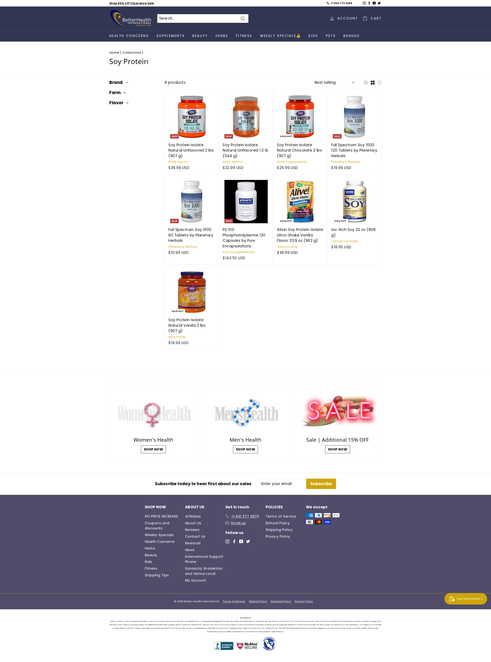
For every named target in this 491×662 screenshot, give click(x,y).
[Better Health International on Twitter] (248, 541)
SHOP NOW (153, 449)
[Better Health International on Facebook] (234, 541)
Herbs (222, 36)
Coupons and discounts (157, 526)
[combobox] (202, 18)
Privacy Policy (278, 536)
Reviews (192, 529)
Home (114, 52)
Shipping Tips (157, 575)
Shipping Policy (279, 529)
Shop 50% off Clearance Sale (131, 3)
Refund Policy (278, 523)
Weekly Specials (159, 534)
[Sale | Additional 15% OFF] (337, 411)
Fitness (244, 36)
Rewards (193, 543)
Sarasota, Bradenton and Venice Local (203, 571)
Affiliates (193, 516)
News (190, 549)
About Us (193, 523)
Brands (351, 36)
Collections (131, 52)
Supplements (171, 36)
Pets (331, 36)
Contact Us (195, 536)
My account (195, 580)
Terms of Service (281, 516)
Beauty (200, 36)
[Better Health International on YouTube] (241, 541)
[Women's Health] (153, 411)
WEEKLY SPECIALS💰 (280, 36)
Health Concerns (129, 36)
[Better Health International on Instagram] (227, 541)
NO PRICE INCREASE (161, 516)
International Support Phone (204, 559)
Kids (313, 36)
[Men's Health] (245, 411)
